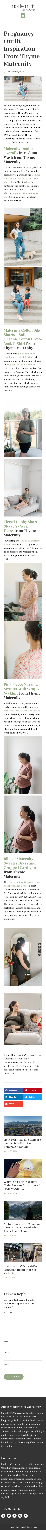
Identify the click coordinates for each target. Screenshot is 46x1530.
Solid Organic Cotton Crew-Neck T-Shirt (23, 339)
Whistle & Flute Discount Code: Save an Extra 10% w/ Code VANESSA (22, 1185)
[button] (23, 15)
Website (6, 1364)
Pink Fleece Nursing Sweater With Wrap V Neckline (22, 689)
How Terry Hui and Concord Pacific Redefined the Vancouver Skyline (22, 1143)
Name (6, 1341)
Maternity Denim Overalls (18, 150)
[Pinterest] (20, 1516)
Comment (8, 1313)
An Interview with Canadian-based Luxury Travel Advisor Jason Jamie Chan (23, 1227)
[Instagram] (3, 1516)
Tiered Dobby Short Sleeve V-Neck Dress (20, 526)
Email (6, 1353)
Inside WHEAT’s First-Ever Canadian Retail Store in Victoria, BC (21, 1269)
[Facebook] (9, 1516)
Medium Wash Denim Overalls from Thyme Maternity (22, 179)
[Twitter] (14, 1516)
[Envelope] (26, 1516)
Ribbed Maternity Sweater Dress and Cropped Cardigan (20, 863)
